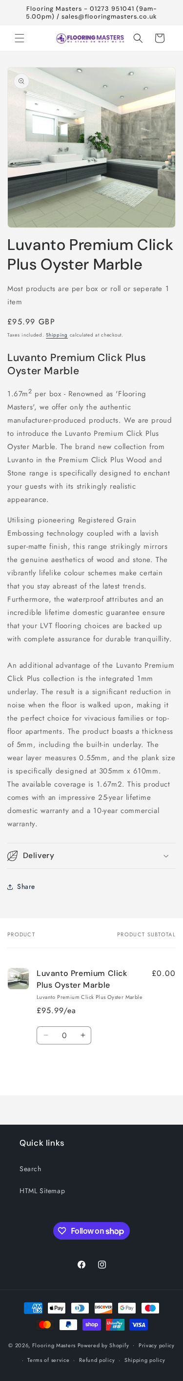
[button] (19, 38)
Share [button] (26, 886)
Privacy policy (157, 1345)
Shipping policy (144, 1360)
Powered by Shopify (103, 1345)
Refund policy (97, 1360)
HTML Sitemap (42, 1191)
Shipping (57, 335)
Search (30, 1169)
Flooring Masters (54, 1345)
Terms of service (48, 1360)
